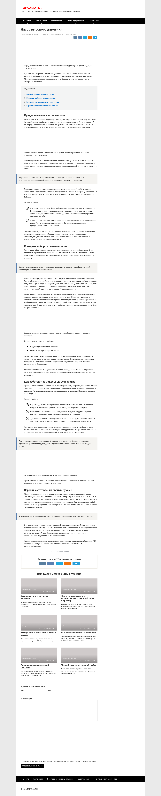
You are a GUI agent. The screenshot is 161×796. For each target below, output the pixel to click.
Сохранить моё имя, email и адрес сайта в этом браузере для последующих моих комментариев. (59, 762)
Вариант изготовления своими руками (42, 106)
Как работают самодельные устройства (42, 102)
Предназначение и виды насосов (40, 94)
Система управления (75, 21)
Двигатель (27, 21)
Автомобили (93, 21)
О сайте (26, 779)
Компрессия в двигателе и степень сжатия (39, 633)
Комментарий (26, 699)
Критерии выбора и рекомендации (40, 98)
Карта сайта (38, 779)
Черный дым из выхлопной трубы (78, 665)
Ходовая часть (57, 21)
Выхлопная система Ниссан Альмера (35, 597)
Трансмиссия (41, 21)
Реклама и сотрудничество (106, 779)
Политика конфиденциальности (60, 779)
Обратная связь (84, 779)
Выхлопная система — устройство (78, 632)
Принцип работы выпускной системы (35, 666)
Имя (22, 691)
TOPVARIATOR (31, 7)
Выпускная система (56, 34)
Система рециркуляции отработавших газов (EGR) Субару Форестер (78, 598)
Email (49, 691)
